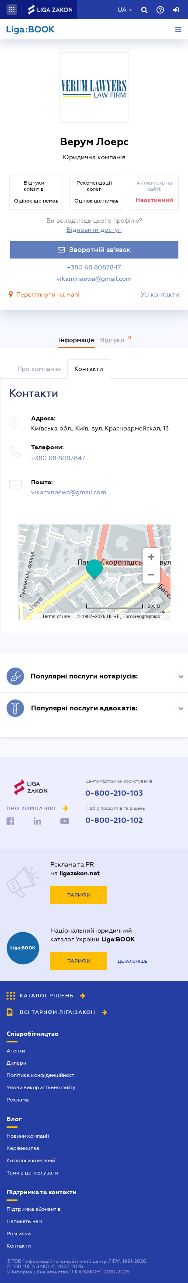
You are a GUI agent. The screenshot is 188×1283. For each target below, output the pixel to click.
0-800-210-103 (114, 793)
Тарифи (79, 895)
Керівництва (23, 1148)
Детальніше (132, 961)
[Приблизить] (151, 557)
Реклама (18, 1100)
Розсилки (19, 1234)
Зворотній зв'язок (100, 250)
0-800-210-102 (114, 821)
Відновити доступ (94, 229)
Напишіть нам (24, 1221)
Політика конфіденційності (41, 1075)
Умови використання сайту (41, 1087)
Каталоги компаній (31, 1160)
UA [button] (122, 9)
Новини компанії (28, 1136)
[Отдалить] (151, 575)
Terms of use (56, 616)
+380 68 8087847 (94, 267)
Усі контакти (160, 294)
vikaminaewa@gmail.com (94, 278)
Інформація (76, 339)
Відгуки (113, 339)
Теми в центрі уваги (32, 1173)
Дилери (16, 1063)
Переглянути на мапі (48, 294)
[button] (12, 9)
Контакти (19, 1246)
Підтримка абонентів (34, 1209)
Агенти (16, 1051)
